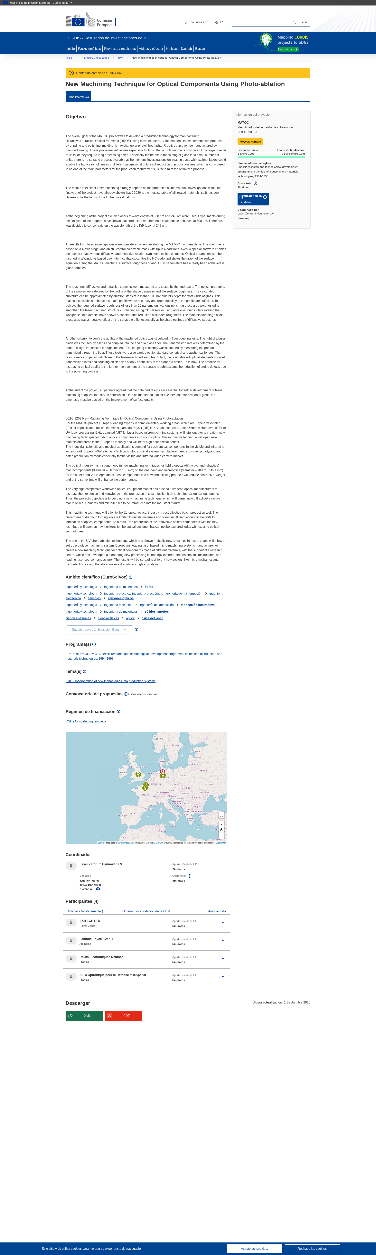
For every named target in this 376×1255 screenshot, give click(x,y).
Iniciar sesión (199, 22)
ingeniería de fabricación (156, 605)
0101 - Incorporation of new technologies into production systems (110, 681)
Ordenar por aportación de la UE (145, 911)
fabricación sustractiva (198, 605)
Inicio (71, 48)
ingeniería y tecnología (81, 586)
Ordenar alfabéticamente (84, 911)
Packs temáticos (89, 48)
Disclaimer (221, 842)
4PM (120, 57)
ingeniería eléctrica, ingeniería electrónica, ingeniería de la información (153, 593)
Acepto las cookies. (254, 1248)
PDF (126, 1015)
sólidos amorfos (157, 611)
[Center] (221, 830)
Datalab (186, 48)
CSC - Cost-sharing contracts (86, 721)
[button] (219, 22)
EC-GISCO (157, 842)
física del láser (152, 618)
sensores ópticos (121, 598)
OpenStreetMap (125, 842)
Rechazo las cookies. (312, 1248)
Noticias (172, 48)
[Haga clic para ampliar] (223, 922)
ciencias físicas (108, 618)
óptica (130, 618)
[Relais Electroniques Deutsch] (145, 788)
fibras (149, 586)
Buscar (200, 48)
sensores (94, 598)
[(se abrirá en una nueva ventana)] (97, 19)
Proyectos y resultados (120, 48)
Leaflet (101, 842)
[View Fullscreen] (221, 815)
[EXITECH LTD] (138, 774)
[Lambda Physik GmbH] (163, 775)
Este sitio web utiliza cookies (62, 1248)
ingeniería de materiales (121, 586)
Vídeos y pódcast (151, 48)
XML (87, 1015)
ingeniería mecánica (118, 605)
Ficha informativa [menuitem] (78, 96)
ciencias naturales (78, 618)
